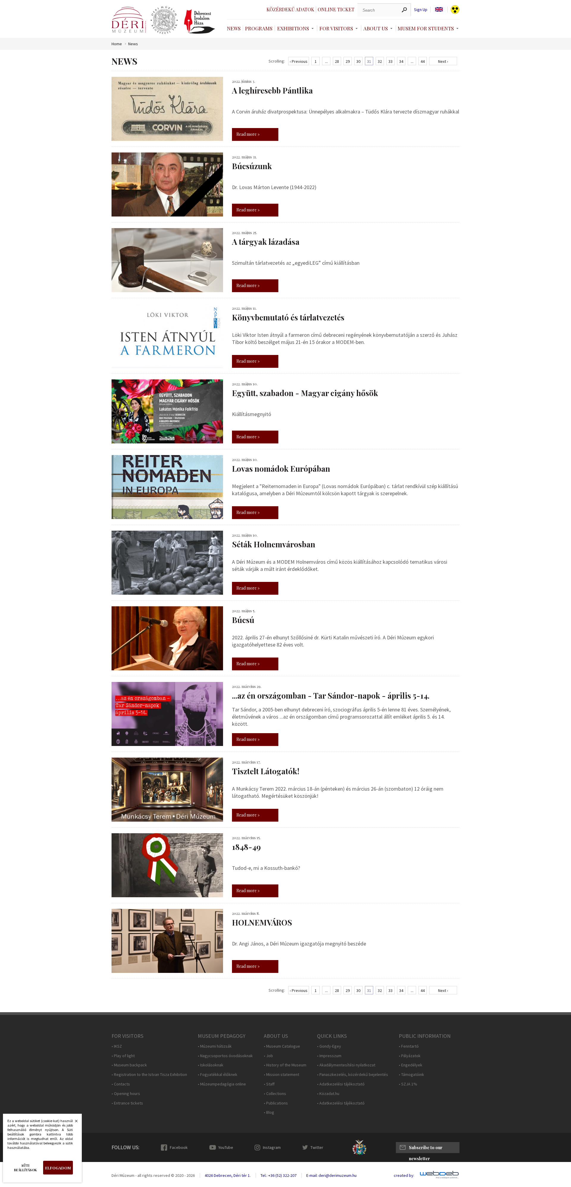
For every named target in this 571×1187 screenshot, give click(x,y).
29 (348, 61)
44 (423, 61)
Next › (443, 61)
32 (380, 61)
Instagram (272, 1147)
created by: (404, 1175)
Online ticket (336, 9)
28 (337, 61)
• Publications (276, 1103)
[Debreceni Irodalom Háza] (199, 21)
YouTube (225, 1147)
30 (358, 61)
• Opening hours (126, 1093)
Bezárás (73, 1123)
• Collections (275, 1093)
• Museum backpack (129, 1065)
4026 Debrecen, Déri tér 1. (228, 1175)
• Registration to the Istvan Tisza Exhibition (149, 1074)
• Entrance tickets (127, 1103)
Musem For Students (426, 28)
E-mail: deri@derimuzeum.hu (331, 1175)
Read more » (248, 134)
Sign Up (420, 9)
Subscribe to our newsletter (426, 1149)
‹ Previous (299, 61)
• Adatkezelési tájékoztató (341, 1084)
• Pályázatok (410, 1055)
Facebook (179, 1147)
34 (401, 61)
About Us (375, 28)
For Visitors (336, 28)
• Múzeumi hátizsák (215, 1046)
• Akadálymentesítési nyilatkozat (346, 1065)
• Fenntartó (409, 1046)
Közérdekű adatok (290, 9)
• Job (268, 1055)
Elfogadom (58, 1167)
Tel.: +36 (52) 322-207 (279, 1175)
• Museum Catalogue (282, 1046)
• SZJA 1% (408, 1084)
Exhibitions (293, 28)
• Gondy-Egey (329, 1046)
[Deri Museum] (129, 19)
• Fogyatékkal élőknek (217, 1074)
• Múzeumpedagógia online (222, 1084)
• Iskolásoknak (210, 1065)
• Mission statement (281, 1074)
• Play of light (123, 1055)
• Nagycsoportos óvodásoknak (225, 1055)
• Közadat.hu (328, 1093)
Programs (258, 28)
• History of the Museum (285, 1065)
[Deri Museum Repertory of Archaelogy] (164, 20)
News (234, 28)
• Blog (269, 1112)
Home (117, 43)
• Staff (269, 1084)
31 (369, 61)
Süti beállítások (25, 1167)
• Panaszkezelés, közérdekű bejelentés (352, 1074)
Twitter (316, 1147)
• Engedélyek (410, 1065)
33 (390, 61)
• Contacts (121, 1084)
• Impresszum (329, 1055)
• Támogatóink (411, 1074)
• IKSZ (117, 1046)
